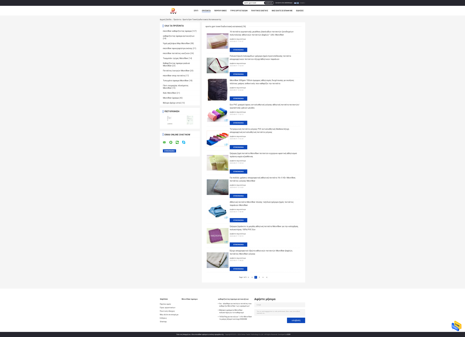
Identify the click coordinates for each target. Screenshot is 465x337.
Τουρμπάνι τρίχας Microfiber (175, 58)
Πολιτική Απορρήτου (183, 334)
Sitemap (163, 322)
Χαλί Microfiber (169, 93)
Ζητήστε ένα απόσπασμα (283, 3)
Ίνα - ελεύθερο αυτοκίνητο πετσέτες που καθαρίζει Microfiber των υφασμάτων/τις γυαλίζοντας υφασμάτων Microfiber (235, 305)
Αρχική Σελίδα (165, 19)
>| (266, 277)
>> (263, 277)
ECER (288, 334)
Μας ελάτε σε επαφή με (282, 11)
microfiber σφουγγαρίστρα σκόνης (177, 48)
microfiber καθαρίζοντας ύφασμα (177, 31)
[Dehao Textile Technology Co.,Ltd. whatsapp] (172, 142)
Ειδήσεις (300, 11)
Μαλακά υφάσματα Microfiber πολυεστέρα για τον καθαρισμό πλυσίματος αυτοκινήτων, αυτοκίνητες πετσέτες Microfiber (235, 311)
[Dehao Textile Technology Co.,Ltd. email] (166, 142)
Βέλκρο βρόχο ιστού (172, 103)
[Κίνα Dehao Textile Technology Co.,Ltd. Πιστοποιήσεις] (170, 120)
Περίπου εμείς (220, 11)
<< (252, 277)
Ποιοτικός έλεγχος (259, 11)
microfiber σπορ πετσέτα (174, 75)
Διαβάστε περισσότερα (238, 39)
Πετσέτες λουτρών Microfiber (176, 71)
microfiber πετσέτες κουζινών (176, 53)
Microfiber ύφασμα (171, 98)
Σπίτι (196, 11)
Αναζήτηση (268, 3)
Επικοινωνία (238, 50)
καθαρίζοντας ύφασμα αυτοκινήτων (178, 36)
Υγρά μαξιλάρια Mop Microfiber (176, 43)
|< (248, 277)
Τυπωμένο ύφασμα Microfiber (176, 80)
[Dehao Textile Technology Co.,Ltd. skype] (185, 142)
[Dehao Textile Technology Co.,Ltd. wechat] (179, 142)
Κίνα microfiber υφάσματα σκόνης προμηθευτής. (208, 334)
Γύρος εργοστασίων (239, 11)
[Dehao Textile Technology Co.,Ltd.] (173, 10)
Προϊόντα (206, 11)
